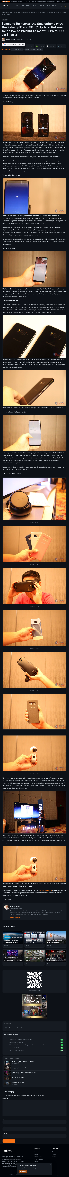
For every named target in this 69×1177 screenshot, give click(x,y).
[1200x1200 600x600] (34, 1019)
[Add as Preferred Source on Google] (13, 44)
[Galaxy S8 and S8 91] (34, 604)
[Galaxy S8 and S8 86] (34, 646)
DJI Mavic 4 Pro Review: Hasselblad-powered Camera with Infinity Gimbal (27, 1045)
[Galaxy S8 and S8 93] (34, 562)
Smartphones (38, 1156)
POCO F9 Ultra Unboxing (18, 1077)
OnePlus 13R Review (14, 1047)
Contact (54, 1154)
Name (4, 1119)
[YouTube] (17, 1027)
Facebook (30, 46)
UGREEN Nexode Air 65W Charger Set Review (20, 1039)
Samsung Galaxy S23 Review (16, 1050)
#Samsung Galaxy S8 (17, 49)
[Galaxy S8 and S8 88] (34, 729)
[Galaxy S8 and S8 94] (34, 520)
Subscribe (23, 1171)
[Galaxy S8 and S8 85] (34, 771)
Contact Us (54, 6)
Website (5, 1133)
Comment (5, 1098)
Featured (41, 5)
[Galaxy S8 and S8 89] (34, 688)
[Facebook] (5, 1027)
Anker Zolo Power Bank (18, 1082)
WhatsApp (40, 46)
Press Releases (38, 1159)
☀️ (65, 6)
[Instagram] (13, 1027)
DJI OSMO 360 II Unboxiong (19, 1067)
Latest (58, 1)
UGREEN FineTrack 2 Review (16, 1042)
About (48, 5)
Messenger (51, 46)
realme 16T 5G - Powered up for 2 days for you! (24, 1072)
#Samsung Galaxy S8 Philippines (33, 49)
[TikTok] (21, 1027)
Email (4, 1126)
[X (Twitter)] (9, 1027)
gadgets (7, 12)
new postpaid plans (45, 890)
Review (34, 5)
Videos (28, 5)
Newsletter (64, 1)
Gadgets (36, 1154)
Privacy (54, 1156)
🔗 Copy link (61, 46)
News (22, 5)
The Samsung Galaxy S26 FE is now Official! (23, 1062)
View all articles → (15, 917)
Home (16, 5)
